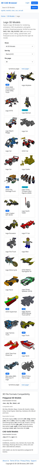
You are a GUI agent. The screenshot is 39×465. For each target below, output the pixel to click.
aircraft (21, 10)
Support (33, 461)
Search (34, 8)
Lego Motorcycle (11, 270)
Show (7, 43)
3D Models (11, 16)
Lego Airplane (26, 85)
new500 (8, 10)
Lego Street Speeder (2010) (27, 290)
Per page (8, 58)
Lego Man (25, 252)
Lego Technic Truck (10, 334)
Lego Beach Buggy (9, 132)
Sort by (7, 51)
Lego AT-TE (9, 111)
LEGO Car (25, 151)
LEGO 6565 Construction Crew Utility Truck (10, 89)
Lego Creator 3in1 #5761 (10, 214)
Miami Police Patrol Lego (26, 377)
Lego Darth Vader (25, 212)
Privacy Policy (25, 461)
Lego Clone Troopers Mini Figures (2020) (26, 191)
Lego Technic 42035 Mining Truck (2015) (26, 313)
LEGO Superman (11, 312)
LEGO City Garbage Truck (11, 190)
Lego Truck (25, 335)
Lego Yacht (25, 356)
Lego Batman (26, 113)
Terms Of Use (14, 461)
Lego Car (25, 131)
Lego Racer (9, 290)
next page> (25, 69)
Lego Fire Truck (11, 252)
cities (13, 10)
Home (3, 16)
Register (34, 3)
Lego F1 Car (26, 233)
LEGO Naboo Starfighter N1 (27, 270)
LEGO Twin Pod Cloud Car (11, 354)
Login (27, 3)
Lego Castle (26, 169)
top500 (3, 10)
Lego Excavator (11, 233)
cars (16, 10)
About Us (6, 461)
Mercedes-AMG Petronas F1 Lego (11, 378)
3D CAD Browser (9, 3)
